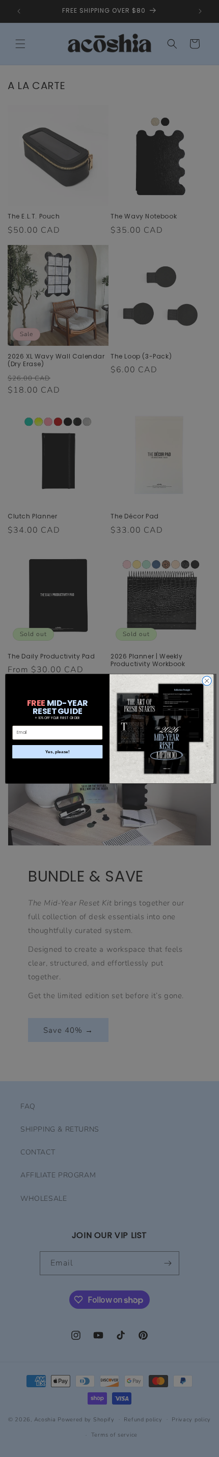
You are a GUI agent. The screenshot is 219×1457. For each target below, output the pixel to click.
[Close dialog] (206, 680)
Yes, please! (57, 751)
